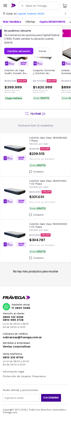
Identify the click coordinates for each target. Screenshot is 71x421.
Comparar (38, 171)
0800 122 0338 (13, 317)
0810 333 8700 (13, 357)
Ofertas (30, 21)
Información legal (13, 371)
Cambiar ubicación (18, 51)
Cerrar (42, 51)
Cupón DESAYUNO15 (52, 21)
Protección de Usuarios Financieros (24, 376)
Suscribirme (51, 397)
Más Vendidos (12, 21)
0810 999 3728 (13, 319)
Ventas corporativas (16, 346)
